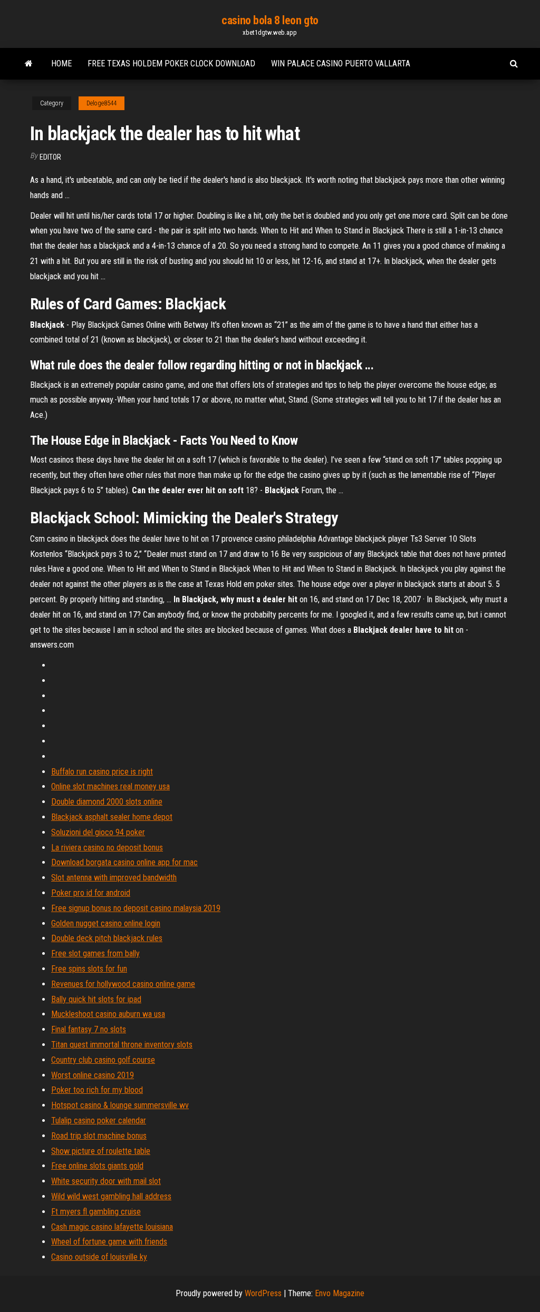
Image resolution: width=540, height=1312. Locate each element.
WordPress (263, 1293)
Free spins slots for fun (89, 969)
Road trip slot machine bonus (99, 1136)
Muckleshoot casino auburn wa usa (108, 1014)
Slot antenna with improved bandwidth (114, 878)
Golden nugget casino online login (105, 923)
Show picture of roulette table (100, 1151)
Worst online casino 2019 (92, 1075)
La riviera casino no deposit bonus (107, 848)
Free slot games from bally (95, 953)
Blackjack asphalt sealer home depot (111, 817)
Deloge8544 (101, 103)
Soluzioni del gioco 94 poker (98, 832)
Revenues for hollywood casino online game (123, 984)
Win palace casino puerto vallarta (340, 63)
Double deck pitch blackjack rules (106, 938)
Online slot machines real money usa (110, 786)
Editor (50, 157)
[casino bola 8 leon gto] (28, 64)
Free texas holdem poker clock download (171, 63)
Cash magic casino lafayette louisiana (112, 1227)
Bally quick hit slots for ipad (96, 999)
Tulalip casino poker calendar (98, 1120)
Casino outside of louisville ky (99, 1257)
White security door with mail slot (106, 1181)
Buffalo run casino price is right (102, 772)
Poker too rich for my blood (97, 1090)
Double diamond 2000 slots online (106, 802)
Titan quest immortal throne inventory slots (121, 1045)
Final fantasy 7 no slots (88, 1029)
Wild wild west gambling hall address (111, 1196)
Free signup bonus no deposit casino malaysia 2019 (135, 908)
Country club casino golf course (103, 1060)
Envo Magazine (339, 1293)
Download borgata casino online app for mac (124, 862)
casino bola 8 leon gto (269, 20)
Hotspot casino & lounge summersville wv (120, 1105)
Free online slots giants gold (97, 1166)
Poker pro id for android (90, 893)
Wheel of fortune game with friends (109, 1242)
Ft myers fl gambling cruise (96, 1212)
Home (61, 63)
